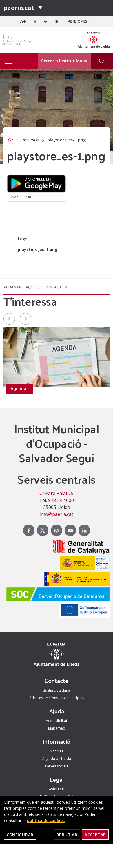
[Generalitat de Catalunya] (80, 548)
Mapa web (56, 728)
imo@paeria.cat (56, 514)
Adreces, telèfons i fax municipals (56, 697)
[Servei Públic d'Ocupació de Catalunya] (56, 594)
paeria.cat (18, 8)
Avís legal (56, 789)
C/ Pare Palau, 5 (56, 493)
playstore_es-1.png (38, 249)
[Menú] (40, 7)
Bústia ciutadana (56, 690)
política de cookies (46, 820)
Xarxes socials (56, 766)
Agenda (18, 388)
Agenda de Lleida (56, 758)
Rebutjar (67, 834)
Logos (24, 238)
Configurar (20, 834)
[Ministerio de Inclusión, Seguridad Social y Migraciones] (75, 579)
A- (46, 21)
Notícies (56, 751)
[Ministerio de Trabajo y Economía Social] (83, 564)
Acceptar (95, 834)
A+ (23, 21)
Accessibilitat (56, 720)
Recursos (30, 140)
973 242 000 (61, 500)
